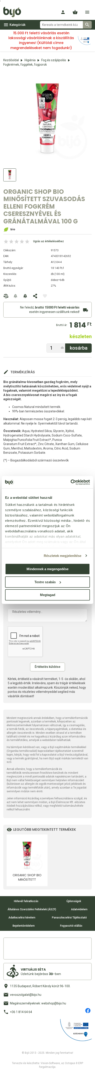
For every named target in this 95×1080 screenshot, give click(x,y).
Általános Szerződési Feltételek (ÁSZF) (32, 909)
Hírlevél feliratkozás (26, 901)
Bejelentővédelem (24, 925)
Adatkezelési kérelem (21, 917)
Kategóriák (17, 25)
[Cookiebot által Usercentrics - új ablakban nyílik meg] (70, 482)
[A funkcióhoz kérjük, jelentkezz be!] (45, 296)
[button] (75, 12)
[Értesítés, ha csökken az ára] (25, 296)
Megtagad (47, 595)
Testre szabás (45, 582)
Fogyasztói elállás (71, 925)
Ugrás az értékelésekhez (48, 241)
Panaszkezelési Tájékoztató (69, 917)
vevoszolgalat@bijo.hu (25, 994)
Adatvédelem (79, 909)
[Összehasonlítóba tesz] (6, 296)
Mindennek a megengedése (47, 569)
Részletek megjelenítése (62, 556)
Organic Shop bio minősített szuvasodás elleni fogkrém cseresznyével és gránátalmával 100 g (27, 877)
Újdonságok (73, 901)
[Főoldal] (13, 12)
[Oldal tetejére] (7, 1073)
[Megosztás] (35, 296)
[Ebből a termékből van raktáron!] (15, 296)
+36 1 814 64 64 (21, 1012)
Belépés (63, 12)
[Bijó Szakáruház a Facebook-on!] (88, 1010)
